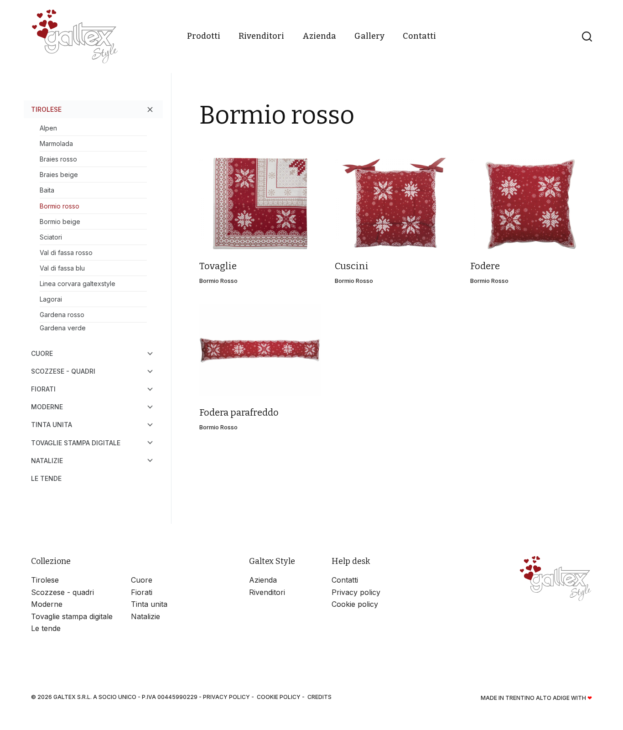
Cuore (42, 353)
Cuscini (352, 266)
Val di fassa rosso (66, 252)
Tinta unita (51, 424)
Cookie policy (355, 604)
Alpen (48, 128)
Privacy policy (356, 592)
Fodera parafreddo (239, 412)
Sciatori (51, 237)
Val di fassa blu (62, 268)
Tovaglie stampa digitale (75, 443)
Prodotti (203, 36)
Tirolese (46, 109)
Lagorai (51, 299)
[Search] (587, 36)
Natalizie (47, 460)
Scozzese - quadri (63, 371)
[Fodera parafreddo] (260, 350)
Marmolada (56, 143)
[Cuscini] (396, 203)
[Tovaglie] (260, 203)
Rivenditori (261, 36)
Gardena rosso (62, 314)
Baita (47, 190)
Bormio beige (60, 221)
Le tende (46, 478)
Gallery (369, 36)
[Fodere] (531, 203)
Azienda (319, 36)
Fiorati (43, 389)
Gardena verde (63, 328)
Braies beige (59, 174)
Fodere (485, 266)
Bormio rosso (218, 280)
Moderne (47, 407)
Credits (319, 697)
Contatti (419, 36)
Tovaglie (218, 266)
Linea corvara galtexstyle (77, 283)
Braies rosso (58, 159)
